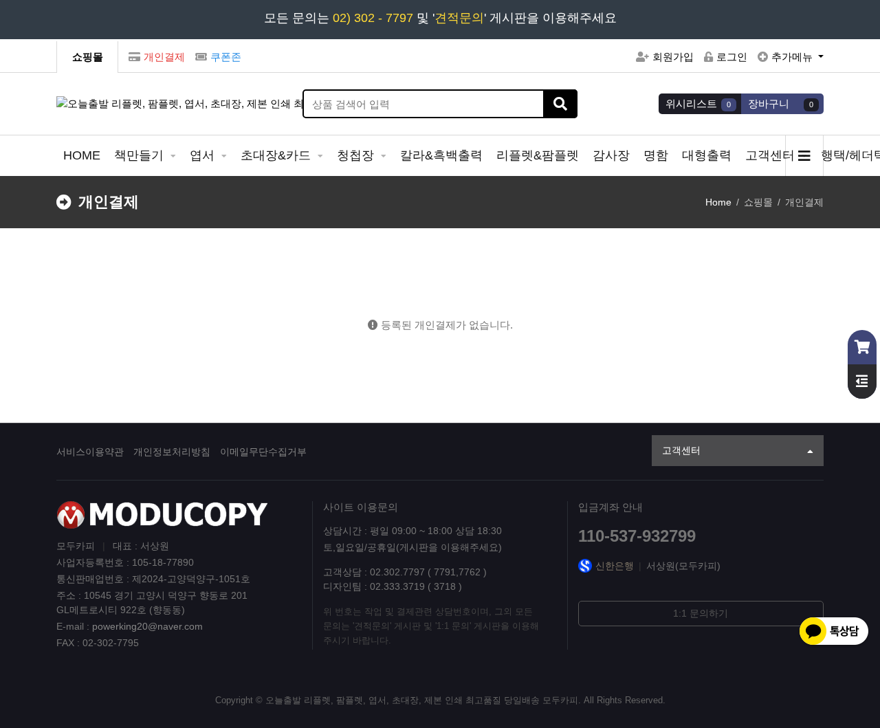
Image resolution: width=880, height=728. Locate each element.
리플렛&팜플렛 (537, 155)
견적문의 (459, 18)
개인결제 (164, 57)
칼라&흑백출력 (441, 155)
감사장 (611, 155)
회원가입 (673, 57)
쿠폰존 (225, 57)
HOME (81, 155)
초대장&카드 (277, 155)
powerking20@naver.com (147, 626)
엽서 (204, 155)
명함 (656, 155)
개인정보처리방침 (171, 451)
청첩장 (357, 155)
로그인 (731, 57)
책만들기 (140, 155)
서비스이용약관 (90, 451)
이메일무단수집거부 (263, 451)
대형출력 (707, 155)
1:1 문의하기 (700, 613)
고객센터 (771, 155)
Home (718, 202)
